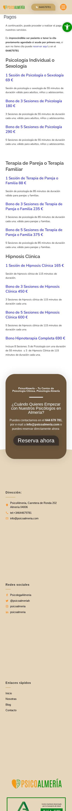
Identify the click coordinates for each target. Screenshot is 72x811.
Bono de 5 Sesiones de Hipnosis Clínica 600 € (33, 315)
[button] (63, 7)
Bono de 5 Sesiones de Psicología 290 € (34, 129)
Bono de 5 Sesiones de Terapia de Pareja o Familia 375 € (34, 232)
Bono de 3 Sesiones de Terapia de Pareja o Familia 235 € (34, 206)
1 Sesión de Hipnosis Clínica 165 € (35, 265)
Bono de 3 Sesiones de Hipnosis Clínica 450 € (33, 289)
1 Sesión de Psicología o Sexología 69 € (35, 78)
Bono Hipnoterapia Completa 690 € (35, 338)
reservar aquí (40, 46)
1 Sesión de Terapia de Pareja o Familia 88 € (32, 181)
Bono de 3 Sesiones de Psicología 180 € (34, 103)
